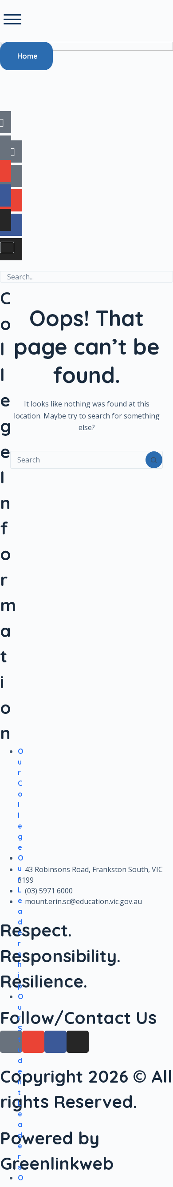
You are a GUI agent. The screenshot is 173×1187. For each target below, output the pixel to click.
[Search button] (153, 459)
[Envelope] (11, 200)
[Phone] (11, 176)
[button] (12, 19)
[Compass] (11, 151)
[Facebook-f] (11, 225)
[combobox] (78, 460)
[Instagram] (11, 249)
